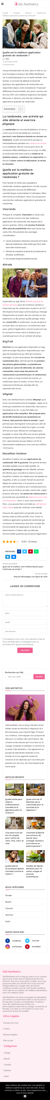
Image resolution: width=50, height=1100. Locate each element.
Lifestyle (28, 13)
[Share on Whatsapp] (36, 551)
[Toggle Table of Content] (19, 109)
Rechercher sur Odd (14, 672)
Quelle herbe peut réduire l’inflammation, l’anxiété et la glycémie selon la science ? (13, 806)
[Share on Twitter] (24, 551)
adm (7, 59)
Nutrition (9, 915)
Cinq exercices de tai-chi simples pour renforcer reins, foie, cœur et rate (14, 838)
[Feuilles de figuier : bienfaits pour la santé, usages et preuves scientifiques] (35, 856)
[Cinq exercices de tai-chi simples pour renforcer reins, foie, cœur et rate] (14, 823)
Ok (25, 1096)
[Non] (47, 1091)
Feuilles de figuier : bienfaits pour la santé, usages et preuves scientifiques (35, 871)
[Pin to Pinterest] (30, 551)
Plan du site (8, 1040)
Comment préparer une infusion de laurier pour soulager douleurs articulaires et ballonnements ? (35, 839)
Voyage (8, 895)
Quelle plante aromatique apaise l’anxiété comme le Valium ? (14, 870)
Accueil (5, 13)
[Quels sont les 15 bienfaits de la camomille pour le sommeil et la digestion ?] (35, 790)
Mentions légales (10, 1034)
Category (16, 13)
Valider (39, 677)
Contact (6, 1029)
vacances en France (37, 143)
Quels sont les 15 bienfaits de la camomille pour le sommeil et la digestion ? (34, 804)
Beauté (8, 902)
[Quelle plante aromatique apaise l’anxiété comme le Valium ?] (14, 856)
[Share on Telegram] (7, 557)
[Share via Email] (13, 557)
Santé (7, 921)
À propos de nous (10, 1023)
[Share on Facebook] (19, 551)
